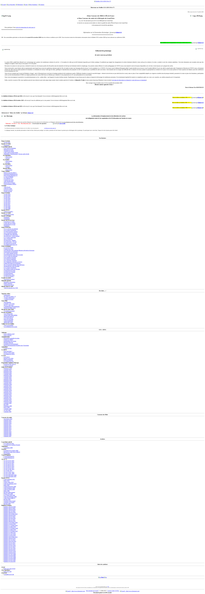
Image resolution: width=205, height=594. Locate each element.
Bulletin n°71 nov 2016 (10, 534)
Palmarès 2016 (7, 426)
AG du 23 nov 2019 (9, 460)
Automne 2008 (7, 409)
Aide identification (8, 181)
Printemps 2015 (8, 387)
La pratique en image (9, 311)
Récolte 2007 (7, 499)
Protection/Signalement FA (11, 174)
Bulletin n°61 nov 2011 (10, 548)
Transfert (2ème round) (9, 501)
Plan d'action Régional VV (11, 175)
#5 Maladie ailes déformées (11, 234)
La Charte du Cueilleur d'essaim (12, 445)
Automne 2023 (7, 370)
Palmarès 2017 (7, 424)
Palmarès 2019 (7, 421)
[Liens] (26, 4)
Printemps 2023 (8, 371)
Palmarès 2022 (7, 420)
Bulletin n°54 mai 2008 (10, 558)
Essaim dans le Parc (9, 214)
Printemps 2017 (8, 381)
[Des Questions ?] (33, 4)
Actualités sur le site (9, 574)
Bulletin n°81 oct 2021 (9, 519)
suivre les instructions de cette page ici (25, 27)
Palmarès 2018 (7, 423)
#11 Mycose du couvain (10, 243)
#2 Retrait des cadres (9, 275)
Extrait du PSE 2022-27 (10, 364)
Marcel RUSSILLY (9, 316)
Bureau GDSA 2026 (9, 352)
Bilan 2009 (6, 485)
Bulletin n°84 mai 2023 (10, 515)
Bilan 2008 (6, 491)
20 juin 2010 (7, 205)
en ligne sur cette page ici (50, 128)
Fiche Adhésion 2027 (9, 334)
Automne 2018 (7, 378)
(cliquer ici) (30, 113)
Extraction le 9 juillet (9, 221)
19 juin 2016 (7, 198)
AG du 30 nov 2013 (9, 468)
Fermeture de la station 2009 (11, 450)
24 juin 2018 (7, 195)
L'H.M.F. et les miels (9, 303)
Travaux (8, 158)
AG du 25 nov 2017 (9, 463)
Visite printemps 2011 (9, 479)
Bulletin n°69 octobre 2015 (11, 537)
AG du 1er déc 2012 (9, 469)
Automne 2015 (7, 385)
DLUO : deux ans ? (9, 305)
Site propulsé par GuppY (92, 590)
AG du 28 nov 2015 (9, 465)
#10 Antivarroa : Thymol (10, 241)
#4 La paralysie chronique (10, 233)
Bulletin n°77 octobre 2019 (11, 525)
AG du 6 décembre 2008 (10, 475)
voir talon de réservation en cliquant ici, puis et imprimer (129, 80)
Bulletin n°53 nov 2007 (10, 560)
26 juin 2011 (7, 204)
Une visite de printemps (10, 148)
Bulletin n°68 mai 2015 (10, 538)
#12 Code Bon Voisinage (10, 260)
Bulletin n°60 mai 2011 (10, 550)
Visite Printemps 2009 (9, 488)
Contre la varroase (8, 365)
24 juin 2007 (7, 142)
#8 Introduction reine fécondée (11, 266)
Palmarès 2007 (7, 436)
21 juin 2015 (7, 200)
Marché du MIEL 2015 (10, 308)
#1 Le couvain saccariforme (11, 229)
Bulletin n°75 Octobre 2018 (11, 528)
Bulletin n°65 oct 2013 (9, 542)
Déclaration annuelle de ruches (11, 338)
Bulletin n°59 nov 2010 (10, 551)
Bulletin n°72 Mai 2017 (10, 532)
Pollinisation (7, 295)
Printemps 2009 (8, 406)
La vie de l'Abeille (8, 247)
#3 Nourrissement (8, 273)
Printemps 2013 (8, 393)
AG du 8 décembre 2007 (10, 476)
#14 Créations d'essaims (10, 257)
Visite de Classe (8, 188)
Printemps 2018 (8, 380)
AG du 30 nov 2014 (9, 466)
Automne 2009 (7, 403)
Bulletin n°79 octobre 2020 (11, 522)
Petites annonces (8, 283)
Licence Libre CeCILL (113, 590)
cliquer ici (119, 32)
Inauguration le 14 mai (9, 224)
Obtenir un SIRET (8, 339)
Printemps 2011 (8, 398)
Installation (6, 145)
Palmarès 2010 (7, 432)
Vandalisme (7, 218)
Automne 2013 (7, 391)
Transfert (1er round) (9, 502)
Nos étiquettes (7, 302)
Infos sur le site (7, 571)
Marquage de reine (8, 149)
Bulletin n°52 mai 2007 (10, 561)
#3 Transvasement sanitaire (11, 231)
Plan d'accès (7, 187)
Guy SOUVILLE (8, 318)
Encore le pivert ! (8, 190)
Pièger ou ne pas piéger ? (10, 172)
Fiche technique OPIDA (10, 184)
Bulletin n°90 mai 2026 (10, 506)
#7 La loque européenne (10, 267)
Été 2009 (6, 404)
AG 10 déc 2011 (8, 470)
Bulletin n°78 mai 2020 (10, 524)
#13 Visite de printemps (10, 259)
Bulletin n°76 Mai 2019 (10, 527)
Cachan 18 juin (8, 348)
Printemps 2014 (8, 390)
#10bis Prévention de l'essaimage (12, 263)
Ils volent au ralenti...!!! (10, 296)
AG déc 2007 (7, 410)
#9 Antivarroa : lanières (10, 240)
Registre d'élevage (8, 342)
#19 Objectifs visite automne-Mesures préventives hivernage (19, 250)
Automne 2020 (7, 374)
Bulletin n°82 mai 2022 (10, 518)
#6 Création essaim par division (12, 269)
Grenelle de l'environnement (11, 344)
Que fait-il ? (7, 357)
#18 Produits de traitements (11, 252)
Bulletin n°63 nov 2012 (10, 545)
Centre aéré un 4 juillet (9, 223)
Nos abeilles (7, 453)
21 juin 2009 (7, 207)
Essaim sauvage (8, 191)
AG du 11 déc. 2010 (9, 472)
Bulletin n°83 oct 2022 (9, 517)
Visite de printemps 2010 (10, 483)
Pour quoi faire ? (8, 351)
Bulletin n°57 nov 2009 (10, 554)
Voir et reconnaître (8, 325)
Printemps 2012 (8, 396)
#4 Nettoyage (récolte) (9, 272)
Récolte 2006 (7, 504)
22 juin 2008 (7, 208)
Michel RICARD (8, 322)
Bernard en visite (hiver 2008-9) (12, 452)
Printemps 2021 (8, 373)
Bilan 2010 (6, 481)
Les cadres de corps (9, 443)
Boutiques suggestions (9, 282)
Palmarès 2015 (7, 427)
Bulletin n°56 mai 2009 (10, 555)
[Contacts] (41, 4)
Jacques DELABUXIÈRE (10, 315)
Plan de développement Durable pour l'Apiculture (16, 345)
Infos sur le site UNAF (9, 568)
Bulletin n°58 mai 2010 (10, 553)
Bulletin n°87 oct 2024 (9, 511)
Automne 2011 (7, 397)
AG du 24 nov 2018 (9, 462)
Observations (9, 157)
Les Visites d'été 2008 (9, 495)
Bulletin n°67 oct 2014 (9, 540)
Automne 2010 (7, 400)
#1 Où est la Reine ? (9, 276)
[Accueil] (3, 4)
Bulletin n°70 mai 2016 (10, 535)
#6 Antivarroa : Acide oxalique (11, 236)
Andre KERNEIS (8, 321)
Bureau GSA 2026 (8, 358)
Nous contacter (7, 335)
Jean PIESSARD (8, 313)
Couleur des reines (8, 249)
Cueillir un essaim (8, 299)
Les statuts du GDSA (9, 354)
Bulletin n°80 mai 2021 (10, 521)
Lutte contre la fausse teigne (11, 152)
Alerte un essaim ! (8, 211)
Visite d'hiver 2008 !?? (9, 498)
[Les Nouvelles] (10, 4)
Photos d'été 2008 (8, 493)
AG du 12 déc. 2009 (9, 473)
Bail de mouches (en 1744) (11, 288)
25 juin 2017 (7, 197)
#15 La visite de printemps (10, 256)
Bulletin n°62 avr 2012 (9, 547)
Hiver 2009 (7, 407)
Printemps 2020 (8, 375)
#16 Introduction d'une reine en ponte (13, 254)
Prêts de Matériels (8, 360)
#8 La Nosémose (8, 239)
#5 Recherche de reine (9, 270)
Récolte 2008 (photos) (9, 492)
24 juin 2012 (7, 203)
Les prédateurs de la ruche (10, 326)
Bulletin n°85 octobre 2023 (11, 514)
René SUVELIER (8, 319)
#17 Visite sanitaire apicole (10, 253)
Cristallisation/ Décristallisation (12, 306)
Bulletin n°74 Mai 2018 (10, 529)
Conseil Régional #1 (9, 456)
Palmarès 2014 (7, 429)
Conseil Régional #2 (9, 457)
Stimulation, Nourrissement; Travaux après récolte (16, 154)
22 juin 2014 (7, 201)
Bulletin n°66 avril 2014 (10, 541)
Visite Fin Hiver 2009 (9, 489)
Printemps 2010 (8, 401)
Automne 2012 (7, 394)
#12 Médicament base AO (10, 244)
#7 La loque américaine (10, 237)
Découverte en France (9, 182)
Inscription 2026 (8, 419)
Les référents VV (8, 178)
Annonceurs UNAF (9, 285)
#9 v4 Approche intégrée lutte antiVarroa (14, 265)
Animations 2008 (8, 447)
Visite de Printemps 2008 (10, 496)
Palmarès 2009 (7, 433)
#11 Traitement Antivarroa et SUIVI (13, 262)
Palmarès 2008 (7, 434)
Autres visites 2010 (9, 482)
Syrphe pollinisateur (9, 298)
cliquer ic (200, 97)
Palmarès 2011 (7, 430)
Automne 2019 (7, 377)
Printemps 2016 (8, 384)
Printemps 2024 (8, 368)
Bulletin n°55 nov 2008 (10, 557)
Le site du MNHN (8, 177)
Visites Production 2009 (10, 486)
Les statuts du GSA (9, 361)
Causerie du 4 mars (9, 180)
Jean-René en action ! (9, 279)
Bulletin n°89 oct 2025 (9, 508)
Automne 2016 (7, 383)
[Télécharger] (19, 4)
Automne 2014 (7, 388)
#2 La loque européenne (10, 230)
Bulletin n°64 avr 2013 (9, 544)
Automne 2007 (7, 411)
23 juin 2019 (7, 194)
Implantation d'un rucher (10, 341)
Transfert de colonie (9, 151)
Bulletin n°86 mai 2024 (10, 512)
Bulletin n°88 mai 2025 (10, 509)
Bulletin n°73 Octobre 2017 (11, 531)
